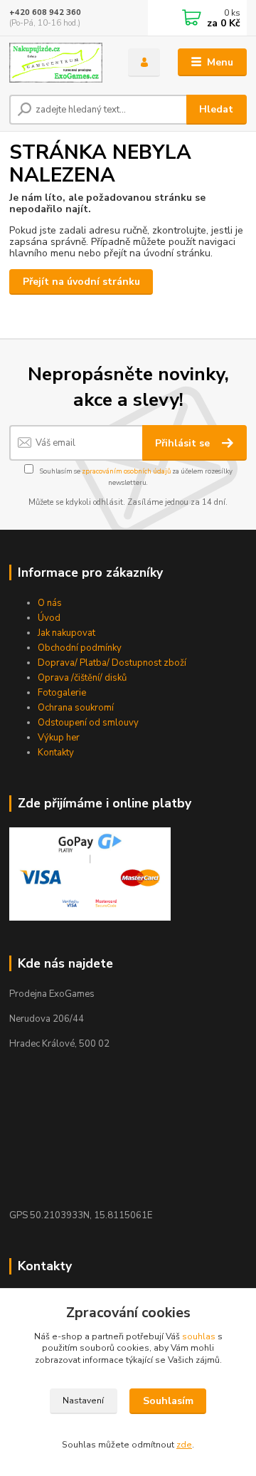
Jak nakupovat (66, 633)
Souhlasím (168, 1401)
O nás (50, 603)
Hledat (216, 109)
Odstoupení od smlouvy (88, 722)
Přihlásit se (184, 443)
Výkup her (59, 737)
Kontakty (56, 752)
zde (184, 1444)
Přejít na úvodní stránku (81, 281)
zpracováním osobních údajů (126, 471)
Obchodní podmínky (80, 648)
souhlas (198, 1336)
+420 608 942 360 (45, 12)
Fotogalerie (62, 692)
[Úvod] (58, 63)
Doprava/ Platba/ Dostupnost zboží (112, 662)
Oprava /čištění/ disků (82, 677)
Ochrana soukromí (76, 707)
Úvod (49, 618)
